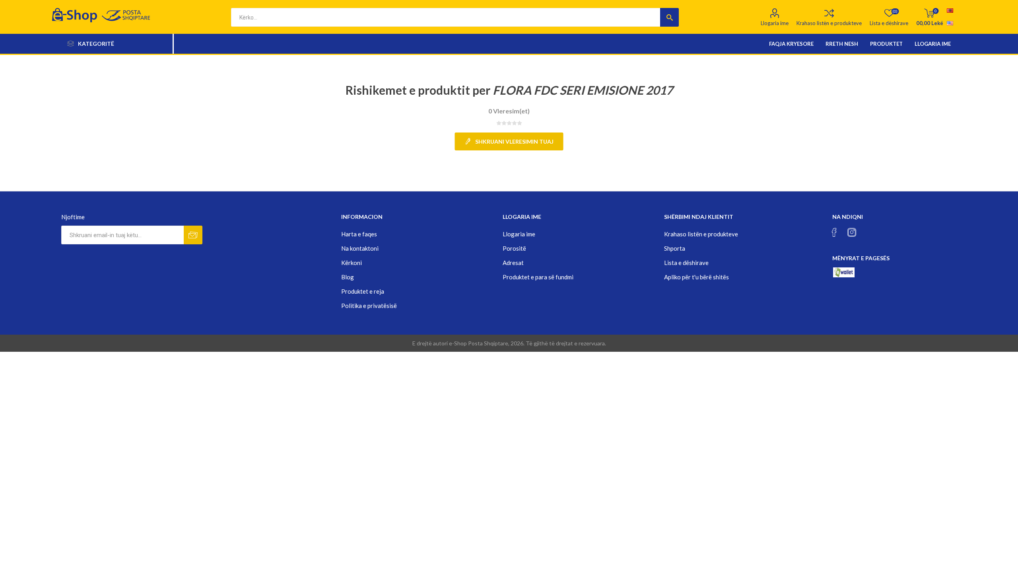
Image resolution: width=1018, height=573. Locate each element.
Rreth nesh (842, 44)
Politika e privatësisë (369, 305)
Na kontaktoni (360, 248)
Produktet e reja (362, 291)
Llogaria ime (775, 23)
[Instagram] (851, 232)
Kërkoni (351, 262)
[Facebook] (834, 232)
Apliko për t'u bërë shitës (696, 277)
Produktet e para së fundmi (538, 277)
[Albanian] (950, 10)
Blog (347, 277)
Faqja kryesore (791, 44)
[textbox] (445, 17)
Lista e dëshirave (686, 262)
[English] (950, 23)
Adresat (513, 262)
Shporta (674, 248)
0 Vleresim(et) (509, 111)
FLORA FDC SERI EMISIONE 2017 (583, 90)
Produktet (886, 44)
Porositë (514, 248)
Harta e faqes (359, 234)
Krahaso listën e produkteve (829, 23)
